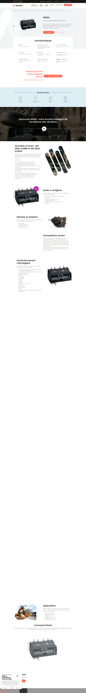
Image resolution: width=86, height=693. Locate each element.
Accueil (15, 10)
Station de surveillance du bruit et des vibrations (51, 10)
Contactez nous (50, 32)
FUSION (53, 239)
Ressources (62, 32)
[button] (13, 27)
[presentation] (13, 24)
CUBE (55, 26)
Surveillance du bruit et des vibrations (28, 10)
